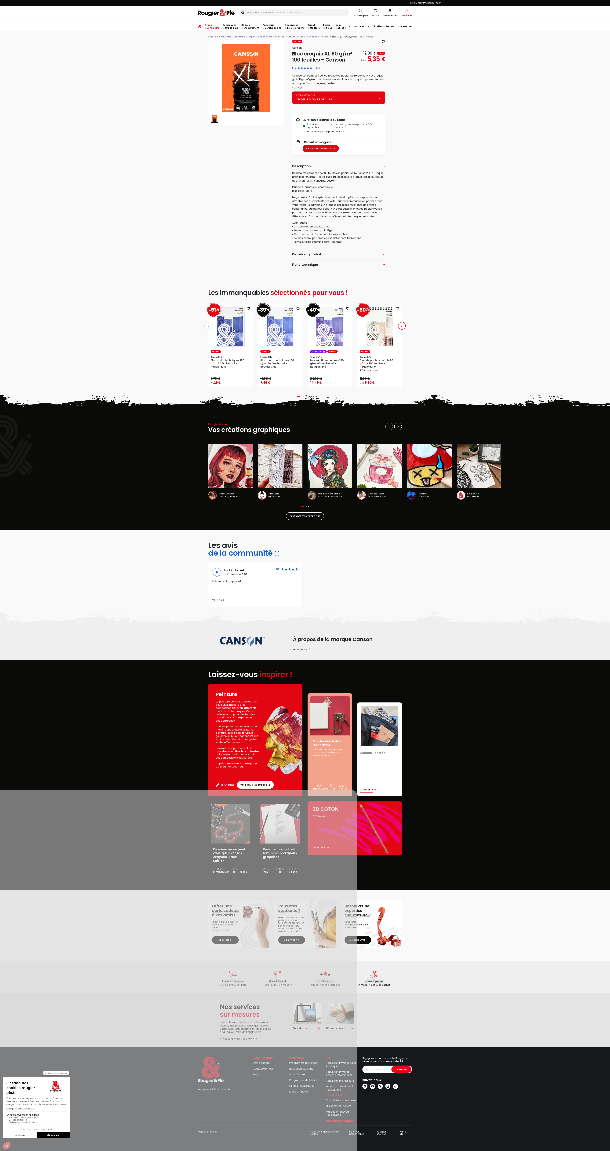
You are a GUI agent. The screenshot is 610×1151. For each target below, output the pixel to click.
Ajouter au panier (233, 381)
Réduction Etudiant (301, 1069)
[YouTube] (372, 1086)
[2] (301, 68)
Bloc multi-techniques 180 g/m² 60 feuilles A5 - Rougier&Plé (227, 363)
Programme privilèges (303, 1063)
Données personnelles (356, 1133)
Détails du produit (306, 254)
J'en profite (291, 940)
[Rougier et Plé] (211, 1069)
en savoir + (300, 649)
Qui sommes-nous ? (338, 1106)
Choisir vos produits (382, 380)
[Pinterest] (380, 1086)
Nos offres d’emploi (340, 1121)
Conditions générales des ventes (325, 1133)
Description (301, 166)
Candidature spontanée (341, 1100)
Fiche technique (305, 264)
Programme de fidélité (303, 1080)
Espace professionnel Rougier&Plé (339, 1088)
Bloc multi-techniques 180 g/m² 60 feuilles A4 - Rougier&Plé (277, 363)
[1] (298, 68)
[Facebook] (364, 1086)
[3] (304, 68)
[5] (310, 68)
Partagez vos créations (305, 516)
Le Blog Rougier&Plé (301, 1086)
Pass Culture (297, 1074)
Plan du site (403, 1133)
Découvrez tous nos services (238, 1039)
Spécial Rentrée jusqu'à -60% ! (236, 3)
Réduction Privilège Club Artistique (341, 1064)
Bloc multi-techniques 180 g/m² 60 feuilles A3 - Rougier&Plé (327, 363)
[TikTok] (395, 1086)
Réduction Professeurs (340, 1081)
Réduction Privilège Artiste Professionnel (339, 1073)
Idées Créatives (299, 1091)
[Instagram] (387, 1086)
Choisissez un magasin (320, 148)
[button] (390, 13)
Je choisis (225, 940)
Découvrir (366, 790)
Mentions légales (207, 1132)
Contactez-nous (263, 1069)
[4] (307, 68)
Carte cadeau (261, 1063)
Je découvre (358, 940)
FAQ (255, 1074)
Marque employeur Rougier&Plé (338, 1113)
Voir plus (297, 88)
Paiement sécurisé (382, 1133)
